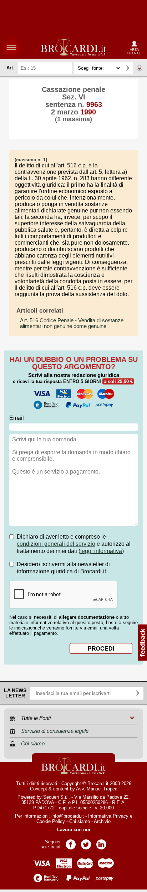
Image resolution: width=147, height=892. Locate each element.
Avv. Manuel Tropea (96, 788)
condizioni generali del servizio (56, 544)
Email (16, 418)
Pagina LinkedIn (101, 842)
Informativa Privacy (108, 816)
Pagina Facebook (71, 842)
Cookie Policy (50, 821)
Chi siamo (79, 821)
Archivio (102, 821)
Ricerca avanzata (139, 68)
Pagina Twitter (86, 842)
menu (11, 47)
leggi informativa (101, 551)
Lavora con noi (73, 829)
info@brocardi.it (67, 816)
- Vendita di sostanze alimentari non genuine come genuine (71, 323)
